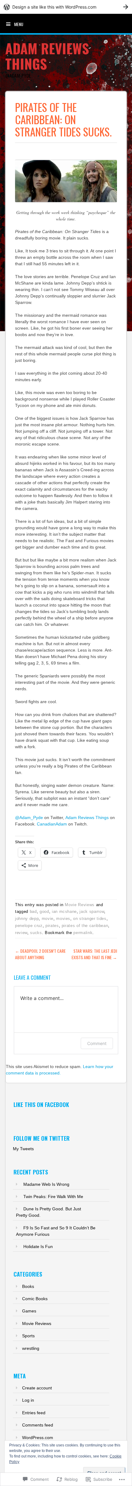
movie (47, 918)
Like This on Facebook (41, 1105)
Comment (97, 1043)
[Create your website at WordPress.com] (66, 7)
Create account (37, 1387)
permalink (82, 932)
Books (28, 1286)
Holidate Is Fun (38, 1246)
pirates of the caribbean (85, 925)
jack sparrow (92, 911)
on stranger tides (89, 918)
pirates (52, 925)
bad (33, 911)
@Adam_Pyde (29, 817)
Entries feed (33, 1412)
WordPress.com (37, 1437)
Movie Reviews (79, 904)
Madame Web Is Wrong (46, 1184)
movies (63, 918)
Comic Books (35, 1298)
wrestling (30, 1348)
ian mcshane (64, 911)
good (44, 911)
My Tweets (23, 1148)
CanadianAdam (52, 824)
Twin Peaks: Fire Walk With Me (53, 1196)
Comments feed (37, 1425)
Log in (28, 1400)
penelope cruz (28, 925)
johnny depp (27, 918)
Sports (28, 1335)
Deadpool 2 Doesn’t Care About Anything (40, 954)
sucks (36, 932)
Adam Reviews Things (47, 56)
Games (29, 1310)
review (21, 932)
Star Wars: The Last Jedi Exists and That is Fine (94, 954)
